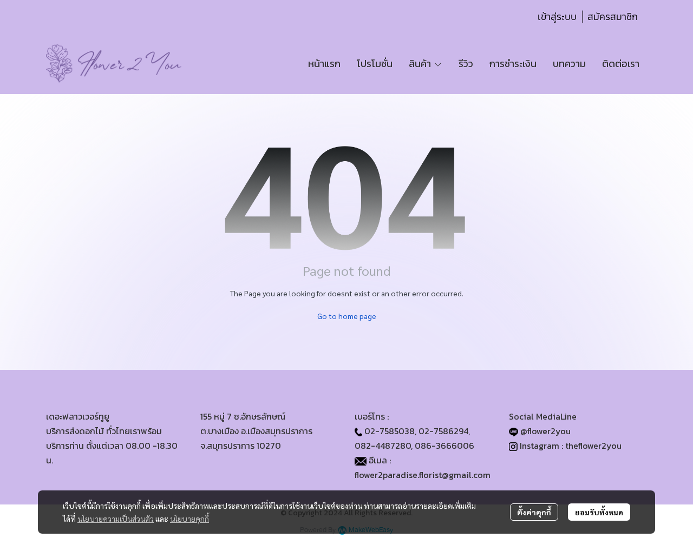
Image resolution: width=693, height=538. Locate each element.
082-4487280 (383, 445)
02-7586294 (443, 430)
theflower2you (593, 445)
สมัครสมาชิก (612, 16)
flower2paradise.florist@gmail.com (423, 474)
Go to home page (346, 316)
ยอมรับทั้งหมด (599, 512)
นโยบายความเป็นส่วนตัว (115, 518)
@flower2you (545, 430)
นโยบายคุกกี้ (189, 518)
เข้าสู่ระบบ (557, 16)
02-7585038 (389, 430)
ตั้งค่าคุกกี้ (534, 512)
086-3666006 (444, 445)
